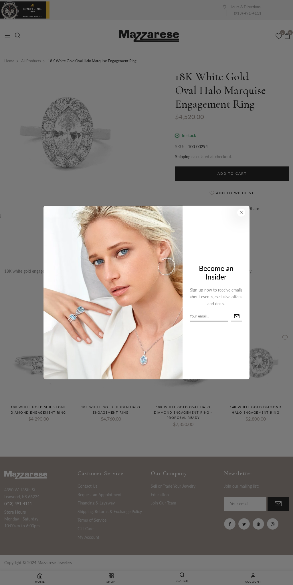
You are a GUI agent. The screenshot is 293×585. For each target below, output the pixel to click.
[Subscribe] (236, 316)
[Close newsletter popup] (241, 212)
